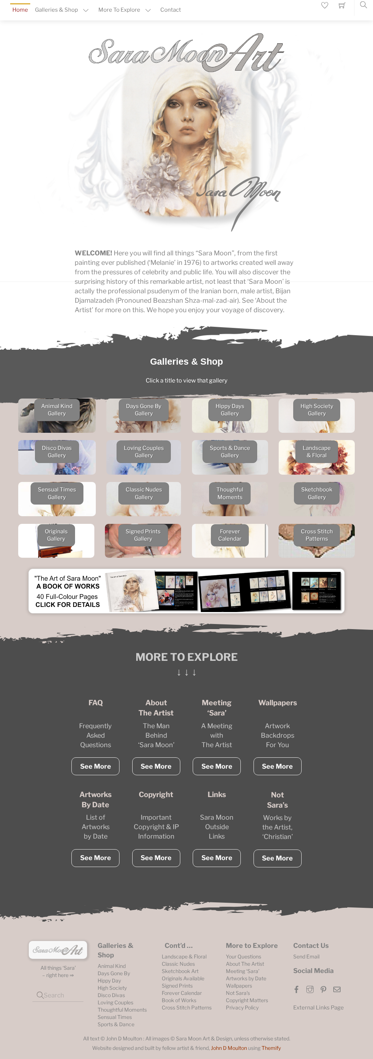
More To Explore (119, 10)
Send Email (306, 956)
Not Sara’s (238, 993)
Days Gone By (114, 973)
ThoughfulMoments (229, 493)
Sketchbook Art (180, 971)
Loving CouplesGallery (144, 452)
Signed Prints (177, 985)
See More (95, 766)
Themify (271, 1048)
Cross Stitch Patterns (187, 1007)
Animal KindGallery (56, 410)
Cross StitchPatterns (317, 535)
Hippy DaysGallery (230, 410)
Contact (170, 10)
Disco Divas (111, 995)
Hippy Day (109, 980)
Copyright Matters (247, 1000)
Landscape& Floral (317, 452)
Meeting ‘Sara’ (242, 971)
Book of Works (179, 1000)
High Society (112, 988)
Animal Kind (112, 966)
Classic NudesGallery (144, 493)
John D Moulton (229, 1048)
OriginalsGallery (56, 535)
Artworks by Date (246, 978)
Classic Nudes (178, 964)
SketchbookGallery (316, 493)
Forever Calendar (182, 993)
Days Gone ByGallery (143, 410)
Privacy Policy (242, 1007)
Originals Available (183, 978)
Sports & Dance (116, 1024)
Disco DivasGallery (57, 452)
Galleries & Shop (56, 10)
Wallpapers (239, 985)
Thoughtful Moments (122, 1010)
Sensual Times (115, 1017)
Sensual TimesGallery (57, 493)
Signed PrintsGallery (143, 535)
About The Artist (245, 964)
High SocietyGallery (317, 410)
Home (20, 10)
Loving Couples (115, 1002)
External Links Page (318, 1007)
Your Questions (243, 956)
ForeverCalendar (230, 535)
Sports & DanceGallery (230, 452)
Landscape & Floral (184, 956)
